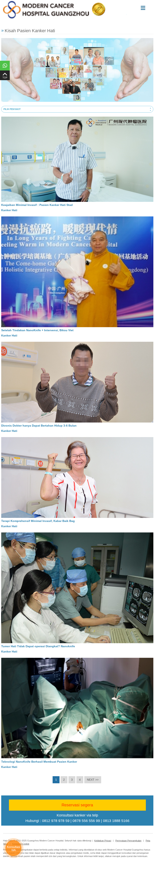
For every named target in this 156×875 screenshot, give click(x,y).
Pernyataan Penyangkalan (128, 840)
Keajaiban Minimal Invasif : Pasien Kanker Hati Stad (37, 205)
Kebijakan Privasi (102, 840)
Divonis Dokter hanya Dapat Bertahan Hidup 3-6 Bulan (39, 425)
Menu (148, 8)
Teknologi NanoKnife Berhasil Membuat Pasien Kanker (39, 761)
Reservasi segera (77, 805)
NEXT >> (93, 779)
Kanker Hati (9, 210)
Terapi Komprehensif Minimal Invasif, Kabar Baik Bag (38, 521)
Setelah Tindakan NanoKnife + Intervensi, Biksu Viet (37, 330)
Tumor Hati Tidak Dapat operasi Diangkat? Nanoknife (38, 646)
